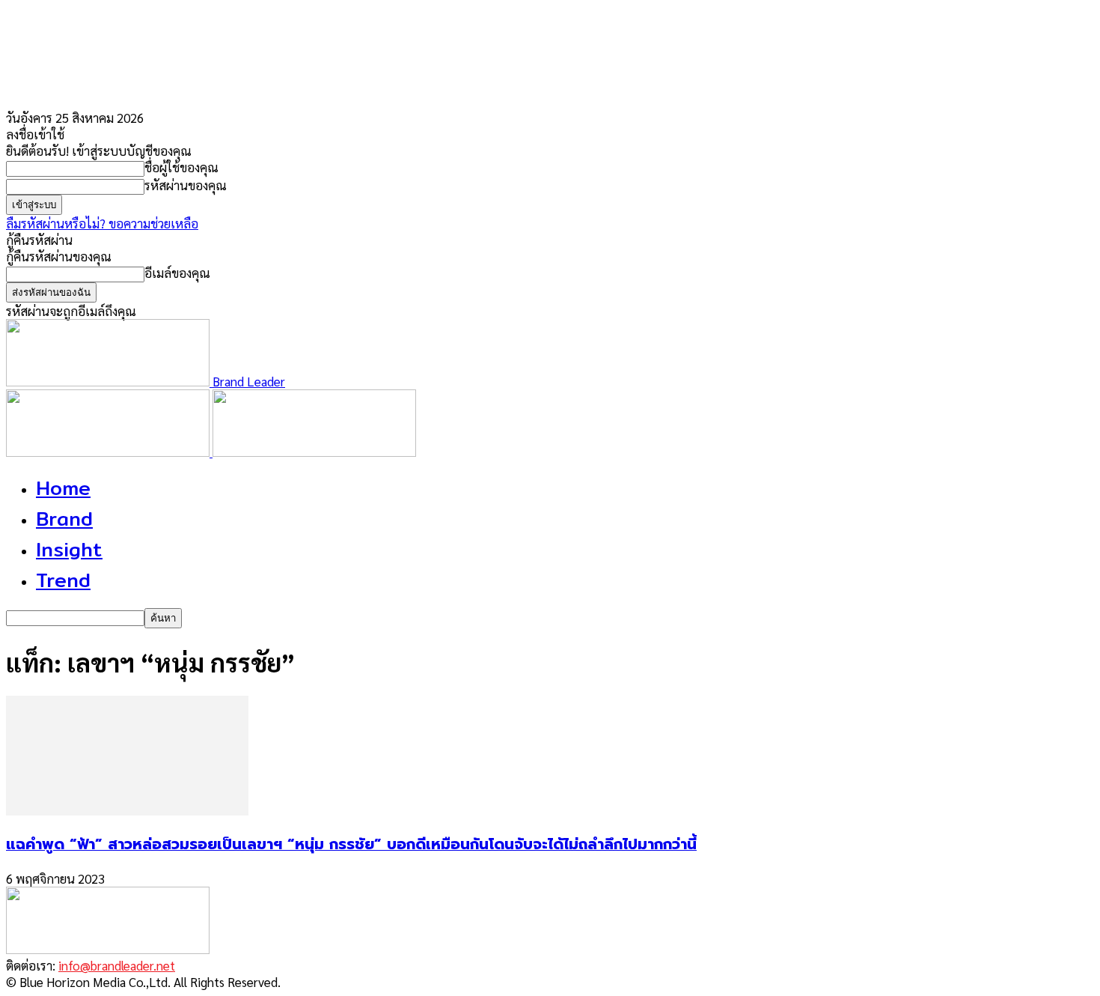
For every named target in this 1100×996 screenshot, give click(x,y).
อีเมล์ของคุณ (177, 272)
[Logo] (109, 451)
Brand (64, 518)
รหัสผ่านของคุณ (185, 185)
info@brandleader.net (116, 965)
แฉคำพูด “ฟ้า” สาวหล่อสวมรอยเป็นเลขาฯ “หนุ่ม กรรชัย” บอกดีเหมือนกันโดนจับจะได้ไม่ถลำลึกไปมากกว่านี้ (351, 844)
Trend (63, 580)
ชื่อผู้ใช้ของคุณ (181, 167)
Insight (69, 549)
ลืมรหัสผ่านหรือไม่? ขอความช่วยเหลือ (102, 223)
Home (63, 488)
